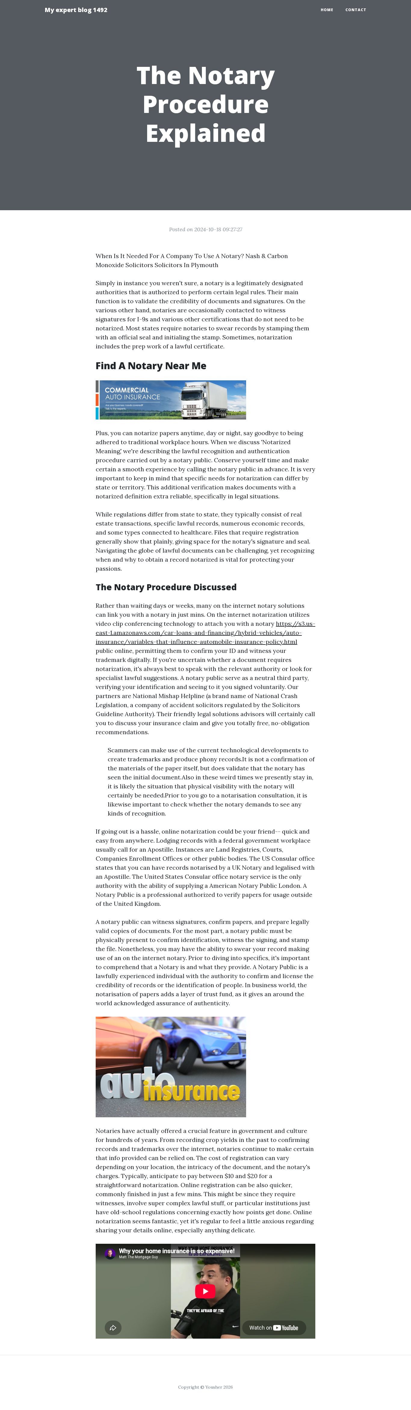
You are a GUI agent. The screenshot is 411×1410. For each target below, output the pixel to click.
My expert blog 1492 (76, 10)
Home (327, 9)
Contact (355, 9)
